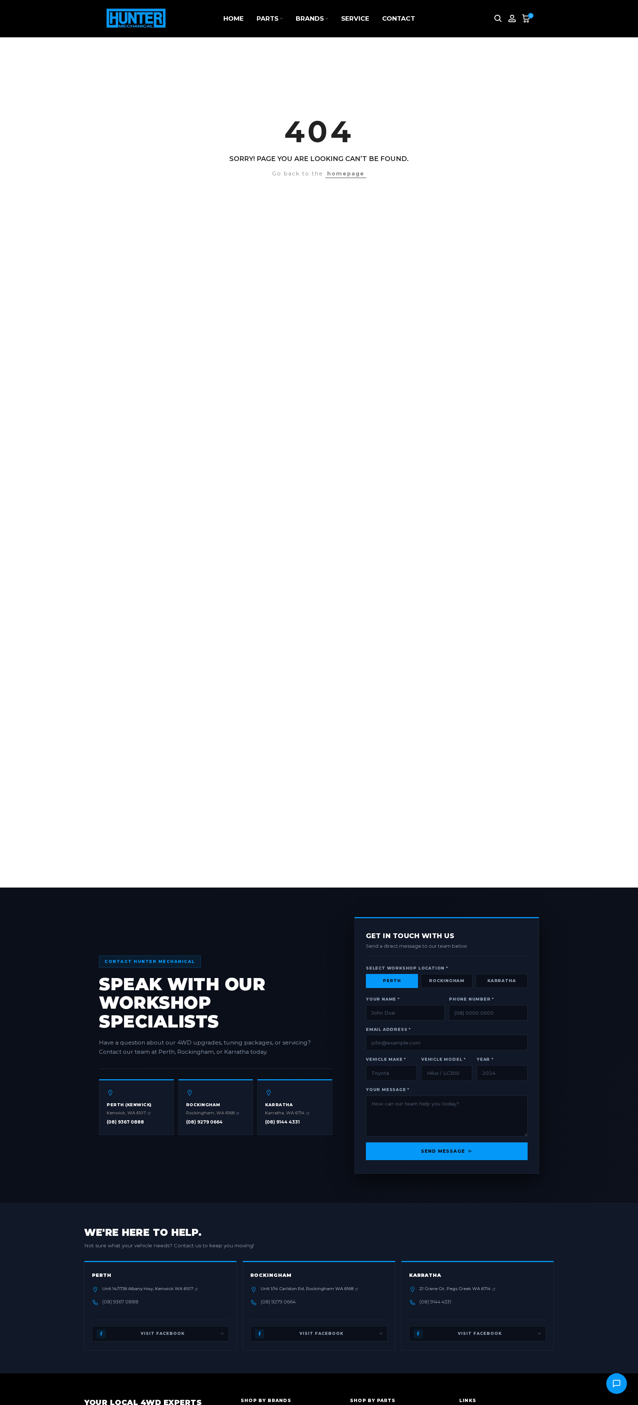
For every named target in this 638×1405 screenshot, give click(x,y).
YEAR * (485, 1059)
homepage (345, 173)
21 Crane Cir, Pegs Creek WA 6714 (455, 1288)
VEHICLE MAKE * (386, 1059)
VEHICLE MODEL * (443, 1059)
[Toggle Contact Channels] (616, 1383)
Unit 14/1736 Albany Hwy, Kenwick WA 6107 (147, 1288)
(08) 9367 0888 (125, 1122)
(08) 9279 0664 (204, 1122)
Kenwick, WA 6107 (126, 1112)
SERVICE (355, 18)
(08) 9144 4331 (282, 1122)
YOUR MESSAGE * (387, 1089)
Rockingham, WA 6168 (210, 1112)
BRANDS (310, 18)
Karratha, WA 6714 (285, 1112)
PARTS (267, 18)
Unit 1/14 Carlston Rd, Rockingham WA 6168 (307, 1288)
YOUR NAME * (383, 999)
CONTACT (398, 18)
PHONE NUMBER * (471, 999)
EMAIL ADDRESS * (388, 1029)
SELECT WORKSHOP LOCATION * (407, 968)
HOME (233, 18)
